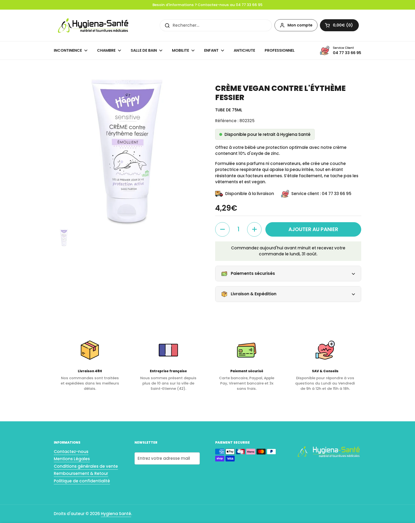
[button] (339, 25)
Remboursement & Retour (81, 473)
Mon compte (299, 25)
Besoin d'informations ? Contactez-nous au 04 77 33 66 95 (207, 5)
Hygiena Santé (116, 514)
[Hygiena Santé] (92, 25)
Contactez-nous (71, 451)
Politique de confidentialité (82, 481)
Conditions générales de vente (86, 466)
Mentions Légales (72, 459)
